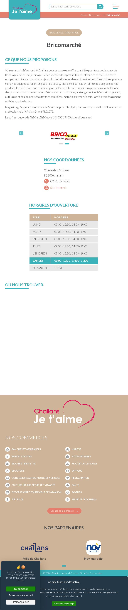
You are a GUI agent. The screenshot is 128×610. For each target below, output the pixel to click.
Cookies (74, 573)
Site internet (58, 187)
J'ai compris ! (21, 589)
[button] (107, 133)
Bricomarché (113, 15)
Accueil (84, 15)
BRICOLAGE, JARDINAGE (64, 32)
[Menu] (115, 7)
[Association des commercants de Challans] (24, 14)
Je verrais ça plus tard (21, 595)
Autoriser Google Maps (64, 604)
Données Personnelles (91, 573)
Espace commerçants (62, 510)
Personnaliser (21, 602)
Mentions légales (60, 573)
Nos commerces (97, 15)
